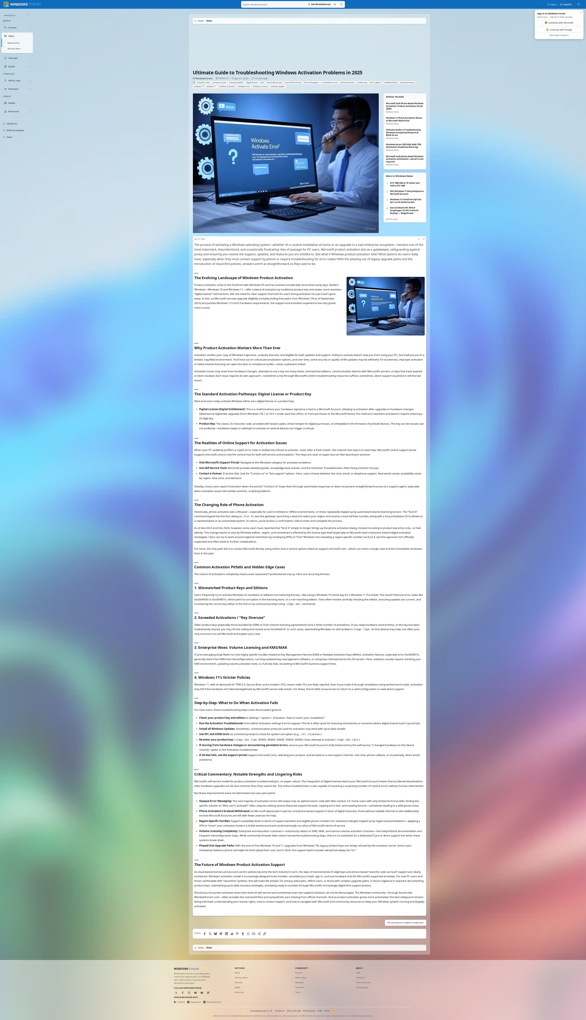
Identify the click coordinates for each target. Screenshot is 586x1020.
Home (326, 1010)
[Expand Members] (30, 89)
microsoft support (311, 82)
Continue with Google (561, 29)
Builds (237, 987)
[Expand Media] (30, 103)
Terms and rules (363, 982)
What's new (300, 977)
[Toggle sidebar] (579, 4)
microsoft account (274, 82)
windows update (278, 86)
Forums (298, 972)
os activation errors (329, 82)
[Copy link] (424, 239)
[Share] (419, 239)
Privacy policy (362, 987)
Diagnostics (195, 1002)
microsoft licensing (293, 82)
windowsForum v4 (260, 1010)
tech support (375, 82)
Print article (393, 219)
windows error (244, 86)
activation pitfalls (236, 82)
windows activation (227, 86)
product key (362, 82)
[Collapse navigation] (28, 15)
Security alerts (13, 48)
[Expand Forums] (30, 27)
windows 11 (211, 86)
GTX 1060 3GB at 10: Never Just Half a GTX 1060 (405, 184)
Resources (239, 992)
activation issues (219, 82)
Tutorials (238, 982)
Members (299, 982)
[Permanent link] (295, 278)
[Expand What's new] (30, 80)
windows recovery (260, 86)
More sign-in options (559, 35)
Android (181, 1002)
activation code (203, 82)
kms (262, 82)
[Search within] (335, 4)
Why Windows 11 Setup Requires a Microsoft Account (407, 192)
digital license (252, 82)
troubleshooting (390, 82)
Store (297, 992)
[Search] (341, 4)
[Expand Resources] (30, 111)
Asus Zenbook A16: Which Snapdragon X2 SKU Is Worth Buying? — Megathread (404, 210)
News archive (13, 43)
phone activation (348, 82)
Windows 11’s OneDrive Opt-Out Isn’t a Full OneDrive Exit (405, 201)
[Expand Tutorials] (30, 58)
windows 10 (199, 86)
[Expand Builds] (30, 66)
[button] (271, 1011)
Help (358, 972)
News (237, 972)
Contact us (361, 977)
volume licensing (407, 82)
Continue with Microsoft (561, 22)
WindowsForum (204, 78)
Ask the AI (299, 987)
